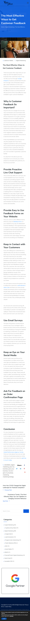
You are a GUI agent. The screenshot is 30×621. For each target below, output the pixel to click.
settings (11, 616)
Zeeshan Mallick (8, 60)
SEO (6, 546)
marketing (6, 475)
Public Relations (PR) (10, 543)
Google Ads (8, 534)
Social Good (8, 558)
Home (2, 27)
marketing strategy (8, 476)
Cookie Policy (8, 606)
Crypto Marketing (9, 525)
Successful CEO (9, 561)
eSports (6, 552)
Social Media (8, 549)
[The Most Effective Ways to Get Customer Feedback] (24, 465)
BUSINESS (7, 465)
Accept (4, 618)
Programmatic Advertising (12, 540)
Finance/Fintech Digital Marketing (13, 555)
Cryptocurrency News (10, 527)
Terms (2, 606)
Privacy (26, 604)
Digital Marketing (21, 60)
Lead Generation (9, 537)
